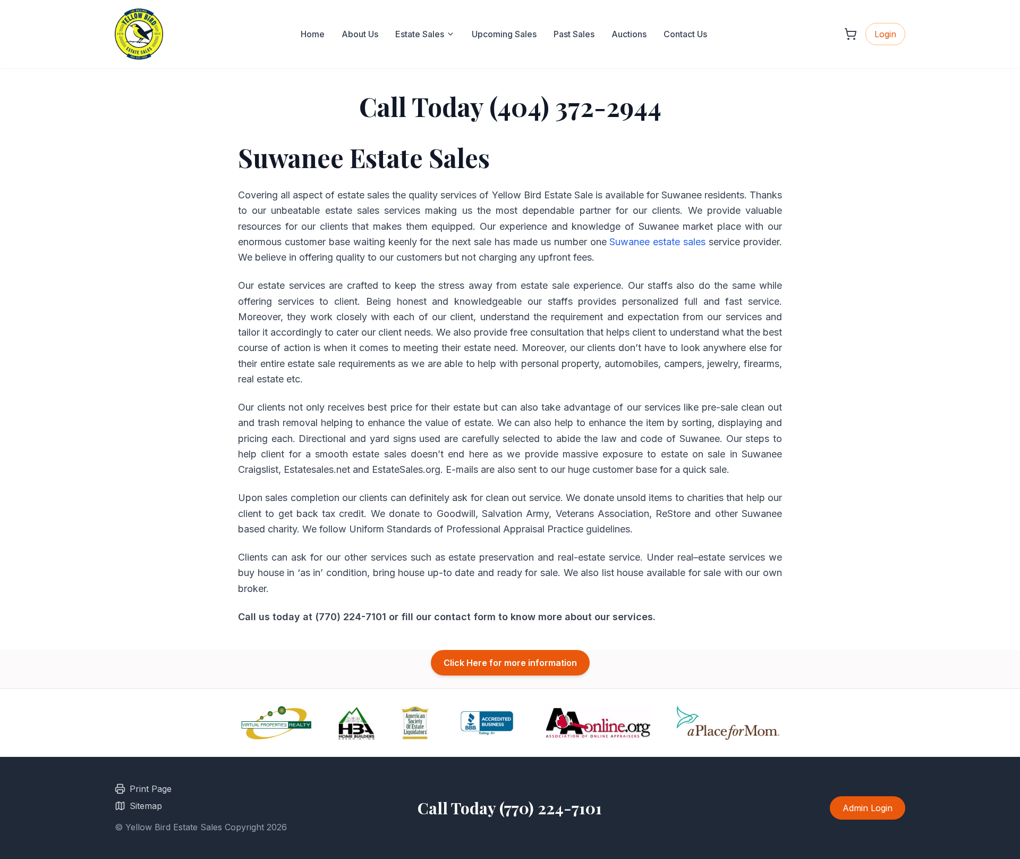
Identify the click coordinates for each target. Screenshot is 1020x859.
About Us (360, 34)
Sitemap (146, 805)
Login (885, 34)
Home (313, 34)
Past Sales (574, 34)
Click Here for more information (510, 662)
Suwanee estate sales (657, 241)
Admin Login (867, 808)
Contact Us (685, 34)
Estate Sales (419, 34)
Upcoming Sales (504, 34)
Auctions (629, 34)
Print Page (151, 788)
